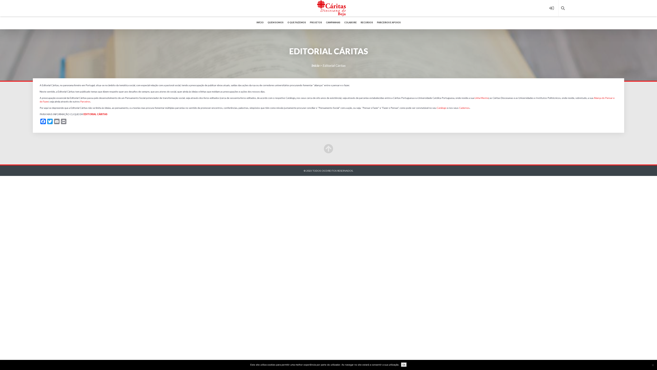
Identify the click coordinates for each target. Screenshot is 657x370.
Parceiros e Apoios (389, 22)
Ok (403, 364)
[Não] (652, 365)
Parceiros (85, 101)
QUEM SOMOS (276, 22)
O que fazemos (296, 22)
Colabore (350, 22)
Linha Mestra (481, 97)
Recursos (367, 22)
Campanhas (333, 22)
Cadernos (464, 107)
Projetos (316, 22)
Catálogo (442, 107)
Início (260, 22)
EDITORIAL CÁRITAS (95, 114)
